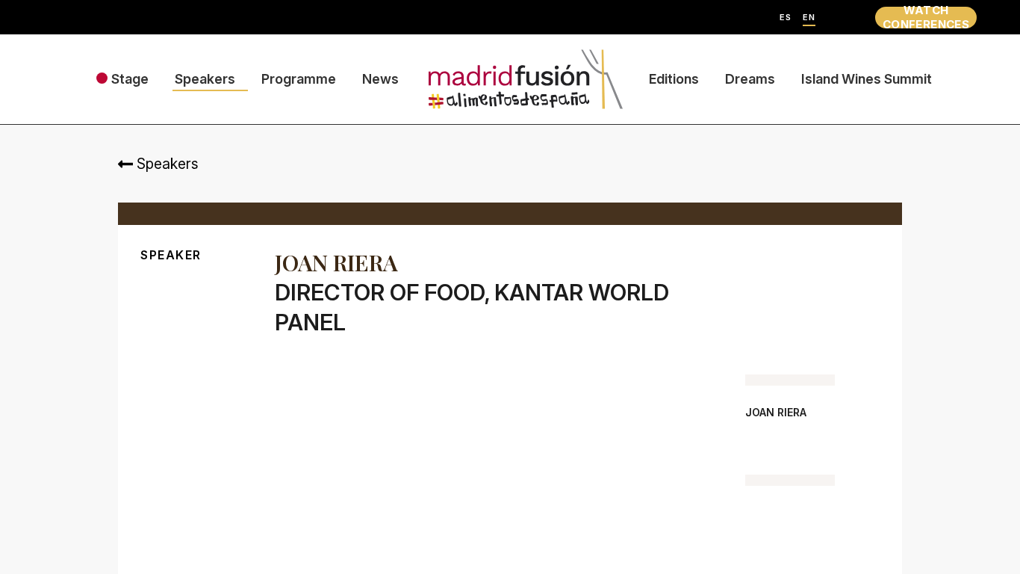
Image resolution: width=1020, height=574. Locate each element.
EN (809, 17)
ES (786, 17)
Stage (130, 79)
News (380, 79)
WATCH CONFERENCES (926, 17)
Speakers (205, 79)
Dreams (750, 79)
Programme (298, 79)
